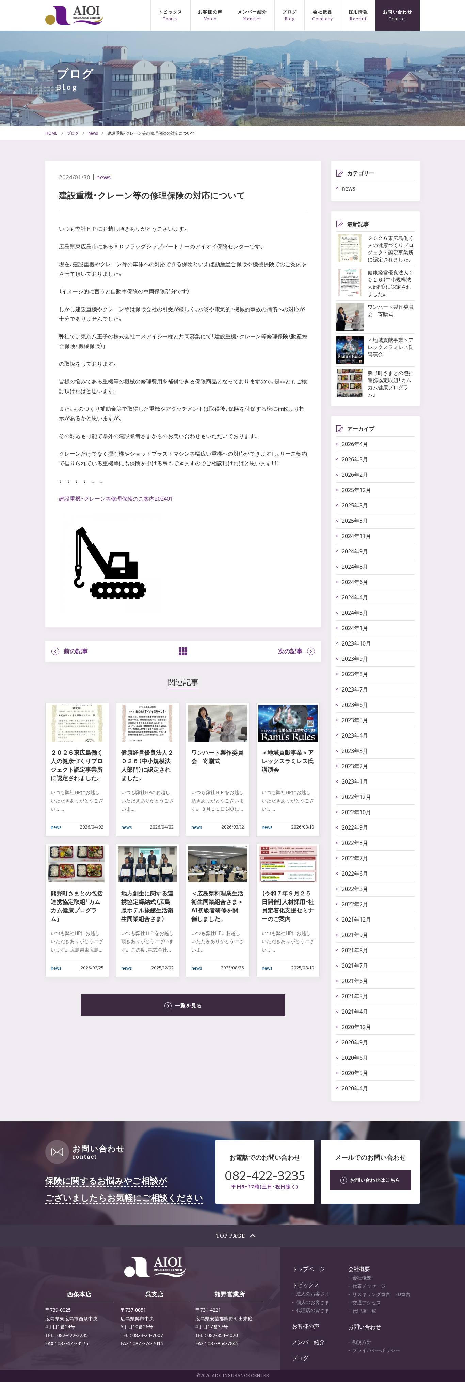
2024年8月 (355, 567)
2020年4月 (355, 1088)
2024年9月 (355, 551)
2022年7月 (355, 858)
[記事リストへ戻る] (183, 651)
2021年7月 (355, 965)
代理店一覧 (364, 1311)
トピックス (170, 12)
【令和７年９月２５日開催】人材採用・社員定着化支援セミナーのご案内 (288, 906)
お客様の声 (210, 12)
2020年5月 (355, 1073)
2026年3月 (355, 459)
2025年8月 (355, 505)
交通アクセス (366, 1302)
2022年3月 (355, 889)
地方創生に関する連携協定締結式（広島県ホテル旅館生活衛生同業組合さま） (147, 906)
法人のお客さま (313, 1293)
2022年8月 (355, 843)
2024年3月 (355, 613)
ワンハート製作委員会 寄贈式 (217, 756)
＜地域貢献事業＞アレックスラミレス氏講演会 (288, 760)
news (93, 133)
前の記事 (76, 651)
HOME (51, 133)
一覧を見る (188, 1005)
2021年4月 (355, 1011)
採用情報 (358, 12)
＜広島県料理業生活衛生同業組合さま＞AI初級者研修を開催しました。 (217, 906)
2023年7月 (355, 689)
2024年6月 (355, 582)
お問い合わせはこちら (375, 1179)
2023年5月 (355, 720)
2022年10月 (356, 812)
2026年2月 (355, 475)
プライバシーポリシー (376, 1350)
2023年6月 (355, 705)
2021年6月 (355, 981)
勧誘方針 (361, 1342)
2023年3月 (355, 751)
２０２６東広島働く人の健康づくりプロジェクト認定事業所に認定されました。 (77, 765)
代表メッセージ (369, 1285)
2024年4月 (355, 597)
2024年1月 (355, 628)
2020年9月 (355, 1042)
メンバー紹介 (252, 12)
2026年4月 (355, 444)
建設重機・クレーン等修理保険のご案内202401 (116, 498)
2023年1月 (355, 781)
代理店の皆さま (313, 1310)
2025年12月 (356, 490)
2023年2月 (355, 766)
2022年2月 (355, 904)
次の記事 (290, 651)
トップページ (308, 1269)
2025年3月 (355, 521)
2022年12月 (356, 797)
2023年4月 (355, 735)
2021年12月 (356, 919)
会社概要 (322, 12)
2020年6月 (355, 1057)
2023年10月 (356, 643)
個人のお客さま (313, 1302)
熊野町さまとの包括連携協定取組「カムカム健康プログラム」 (77, 906)
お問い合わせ (397, 12)
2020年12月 (356, 1027)
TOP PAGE (230, 1236)
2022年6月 (355, 873)
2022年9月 (355, 827)
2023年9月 (355, 659)
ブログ (289, 12)
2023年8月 (355, 674)
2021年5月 (355, 996)
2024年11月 (356, 536)
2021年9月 (355, 935)
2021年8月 (355, 950)
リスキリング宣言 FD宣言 (381, 1294)
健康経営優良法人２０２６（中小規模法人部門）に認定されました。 (147, 765)
